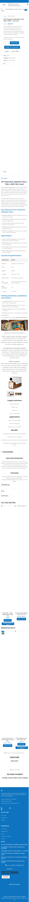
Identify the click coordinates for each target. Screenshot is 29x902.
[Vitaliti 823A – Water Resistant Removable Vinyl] (7, 558)
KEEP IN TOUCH (14, 884)
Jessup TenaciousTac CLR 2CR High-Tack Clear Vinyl (7, 740)
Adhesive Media (11, 16)
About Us (3, 838)
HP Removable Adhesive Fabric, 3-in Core (21, 613)
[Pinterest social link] (14, 1)
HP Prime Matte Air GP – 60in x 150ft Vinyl (21, 739)
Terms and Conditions (6, 836)
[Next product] (24, 16)
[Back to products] (23, 16)
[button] (8, 620)
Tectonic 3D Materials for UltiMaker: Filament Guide (14, 844)
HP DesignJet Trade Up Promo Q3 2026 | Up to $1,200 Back (13, 847)
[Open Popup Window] (5, 484)
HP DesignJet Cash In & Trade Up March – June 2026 (14, 851)
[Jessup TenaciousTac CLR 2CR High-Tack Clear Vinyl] (7, 683)
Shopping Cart (4, 817)
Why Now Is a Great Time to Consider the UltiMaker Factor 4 (14, 857)
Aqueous (8, 60)
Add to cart (14, 42)
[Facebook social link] (11, 1)
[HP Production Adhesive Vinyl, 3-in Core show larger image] (14, 325)
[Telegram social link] (18, 1)
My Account (3, 815)
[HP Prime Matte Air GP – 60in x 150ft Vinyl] (21, 683)
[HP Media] (9, 116)
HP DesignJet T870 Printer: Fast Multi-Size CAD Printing (12, 861)
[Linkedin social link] (16, 1)
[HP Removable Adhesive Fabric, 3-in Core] (21, 558)
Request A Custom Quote (12, 47)
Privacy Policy (4, 828)
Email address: (10, 868)
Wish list (3, 820)
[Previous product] (21, 16)
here (26, 313)
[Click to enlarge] (3, 9)
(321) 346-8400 (8, 801)
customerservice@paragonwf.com (11, 803)
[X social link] (13, 1)
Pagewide (13, 60)
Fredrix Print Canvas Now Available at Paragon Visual (13, 854)
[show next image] (26, 383)
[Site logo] (14, 4)
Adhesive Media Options (21, 317)
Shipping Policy (4, 831)
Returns (3, 833)
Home (5, 16)
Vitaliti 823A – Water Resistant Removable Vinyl (7, 614)
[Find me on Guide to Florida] (14, 808)
